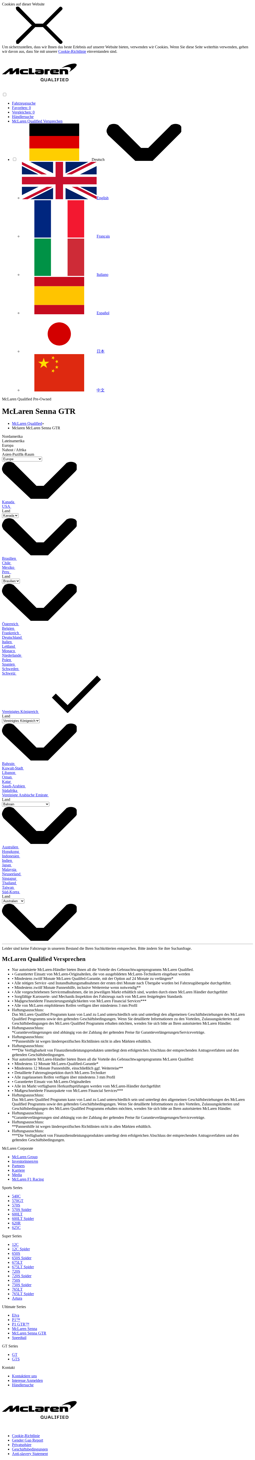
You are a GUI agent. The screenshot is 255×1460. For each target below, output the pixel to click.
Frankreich (11, 633)
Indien (7, 860)
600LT (17, 1214)
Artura (17, 1298)
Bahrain (8, 764)
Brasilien (9, 558)
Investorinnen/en (25, 1161)
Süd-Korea (11, 892)
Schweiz (9, 673)
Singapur (9, 878)
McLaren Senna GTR (29, 1333)
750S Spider (21, 1285)
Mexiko (8, 567)
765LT (17, 1289)
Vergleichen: (23, 112)
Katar (7, 781)
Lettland (9, 646)
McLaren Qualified (27, 423)
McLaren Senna (24, 1329)
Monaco (9, 651)
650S (16, 1253)
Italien (7, 642)
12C (15, 1244)
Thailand (9, 883)
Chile (6, 563)
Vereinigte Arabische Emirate (25, 795)
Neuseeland (11, 874)
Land (6, 511)
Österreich (10, 624)
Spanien (9, 664)
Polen (7, 660)
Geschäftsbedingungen (30, 1449)
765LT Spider (23, 1294)
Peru (6, 572)
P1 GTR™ (20, 1324)
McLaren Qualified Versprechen (37, 121)
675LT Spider (23, 1267)
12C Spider (21, 1249)
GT (14, 1354)
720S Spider (21, 1276)
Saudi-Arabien (14, 786)
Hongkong (11, 851)
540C (16, 1196)
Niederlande (12, 655)
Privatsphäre (21, 1445)
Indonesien (11, 856)
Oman (7, 777)
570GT (17, 1201)
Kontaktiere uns (24, 1376)
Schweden (10, 669)
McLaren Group (25, 1157)
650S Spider (21, 1258)
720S (16, 1271)
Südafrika (10, 790)
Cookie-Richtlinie (72, 51)
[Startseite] (39, 90)
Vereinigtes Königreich (20, 711)
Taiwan (8, 887)
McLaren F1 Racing (28, 1179)
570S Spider (21, 1209)
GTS (16, 1359)
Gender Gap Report (27, 1440)
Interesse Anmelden (27, 1380)
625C (16, 1227)
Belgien (8, 628)
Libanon (9, 772)
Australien (10, 847)
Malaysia (9, 869)
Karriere (18, 1170)
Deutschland (12, 637)
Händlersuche (23, 117)
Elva (15, 1315)
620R (16, 1223)
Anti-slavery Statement (30, 1454)
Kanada (8, 502)
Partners (18, 1166)
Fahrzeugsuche (24, 103)
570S (16, 1205)
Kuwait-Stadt (13, 768)
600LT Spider (23, 1218)
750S (16, 1280)
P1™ (16, 1320)
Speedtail (19, 1337)
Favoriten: (21, 108)
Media (17, 1175)
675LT (17, 1262)
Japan (7, 865)
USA (6, 506)
